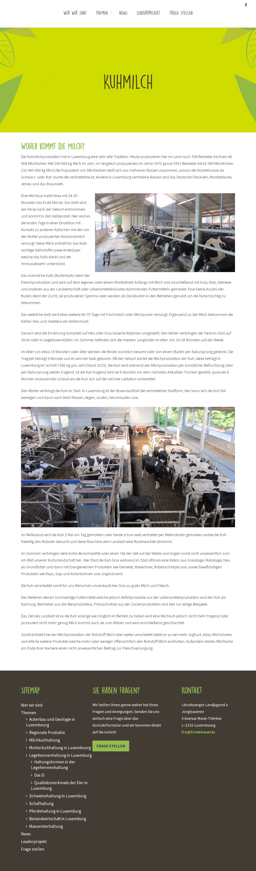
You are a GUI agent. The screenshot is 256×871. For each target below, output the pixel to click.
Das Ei (39, 775)
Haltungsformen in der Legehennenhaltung (53, 764)
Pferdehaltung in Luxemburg (55, 811)
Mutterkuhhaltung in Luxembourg (60, 747)
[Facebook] (246, 4)
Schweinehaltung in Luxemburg (57, 796)
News (123, 12)
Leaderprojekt (148, 12)
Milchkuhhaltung (44, 740)
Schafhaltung (41, 803)
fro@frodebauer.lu (198, 731)
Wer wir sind (74, 12)
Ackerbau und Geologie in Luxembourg (50, 722)
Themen (102, 12)
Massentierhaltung (46, 826)
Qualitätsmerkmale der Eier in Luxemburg (59, 785)
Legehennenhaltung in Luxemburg (60, 755)
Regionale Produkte (47, 732)
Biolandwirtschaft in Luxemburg (57, 818)
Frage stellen (181, 12)
